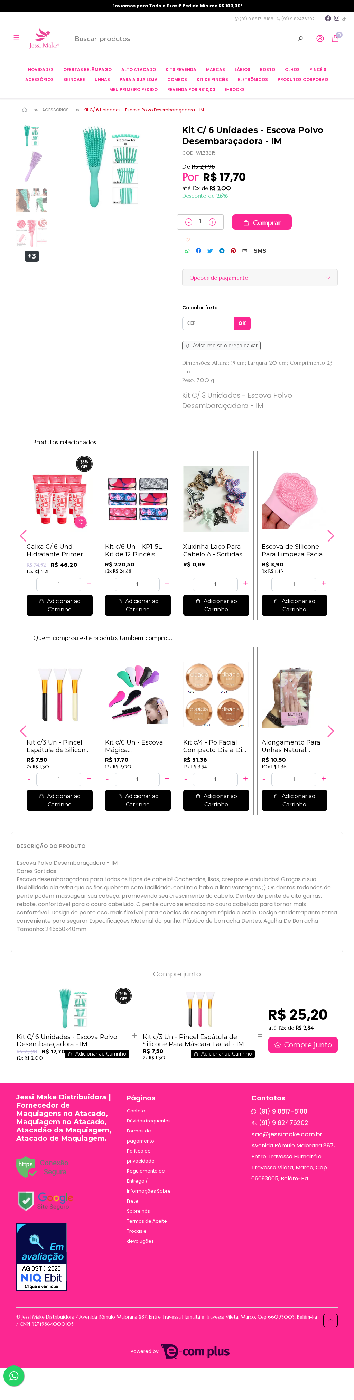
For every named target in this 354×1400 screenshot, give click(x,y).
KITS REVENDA (181, 69)
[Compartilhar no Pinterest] (233, 250)
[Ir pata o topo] (330, 1320)
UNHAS (102, 79)
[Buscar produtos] (300, 39)
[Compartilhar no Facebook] (198, 250)
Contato (136, 1111)
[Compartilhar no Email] (245, 250)
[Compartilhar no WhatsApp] (187, 251)
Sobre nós (138, 1211)
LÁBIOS (242, 69)
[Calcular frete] (242, 323)
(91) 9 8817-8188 (256, 19)
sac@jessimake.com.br (287, 1134)
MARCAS (215, 69)
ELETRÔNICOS (253, 79)
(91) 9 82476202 (297, 19)
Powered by (145, 1351)
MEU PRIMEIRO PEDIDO (133, 90)
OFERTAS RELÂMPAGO (87, 69)
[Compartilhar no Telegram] (221, 250)
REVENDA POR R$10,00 (191, 90)
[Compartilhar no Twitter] (210, 250)
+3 (32, 256)
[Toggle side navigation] (17, 38)
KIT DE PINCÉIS (212, 79)
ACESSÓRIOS (39, 79)
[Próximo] (329, 535)
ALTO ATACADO (138, 69)
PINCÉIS (317, 69)
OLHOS (292, 69)
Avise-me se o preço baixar (225, 345)
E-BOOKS (235, 90)
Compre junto (307, 1045)
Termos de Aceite (147, 1221)
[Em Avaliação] (41, 1257)
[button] (320, 39)
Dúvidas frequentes (149, 1121)
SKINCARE (74, 79)
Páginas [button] (141, 1098)
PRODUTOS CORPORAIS (303, 79)
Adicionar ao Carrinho (63, 605)
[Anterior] (24, 535)
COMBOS (177, 79)
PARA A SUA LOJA (139, 79)
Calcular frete (200, 307)
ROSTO (267, 69)
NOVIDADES (41, 69)
